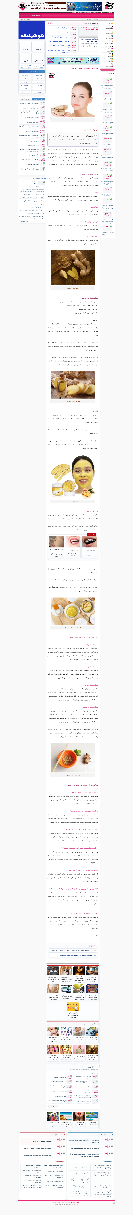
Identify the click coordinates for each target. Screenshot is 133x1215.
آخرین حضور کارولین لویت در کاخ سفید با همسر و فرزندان (85, 1148)
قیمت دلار (39, 82)
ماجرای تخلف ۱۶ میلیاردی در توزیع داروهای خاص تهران (33, 197)
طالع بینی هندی (41, 66)
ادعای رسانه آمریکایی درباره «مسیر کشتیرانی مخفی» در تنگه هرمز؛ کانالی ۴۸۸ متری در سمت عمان (84, 1155)
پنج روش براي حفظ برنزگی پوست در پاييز (29, 169)
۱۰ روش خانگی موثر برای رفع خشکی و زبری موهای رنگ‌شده (107, 183)
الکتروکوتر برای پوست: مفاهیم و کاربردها (60, 41)
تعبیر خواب (22, 66)
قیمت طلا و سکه (38, 78)
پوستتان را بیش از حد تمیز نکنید (32, 117)
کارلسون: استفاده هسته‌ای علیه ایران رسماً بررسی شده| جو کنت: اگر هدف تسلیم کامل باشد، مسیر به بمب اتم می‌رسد (32, 200)
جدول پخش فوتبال (24, 85)
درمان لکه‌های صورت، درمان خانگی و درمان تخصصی (83, 1091)
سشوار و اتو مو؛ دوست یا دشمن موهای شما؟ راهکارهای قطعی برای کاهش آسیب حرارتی (107, 208)
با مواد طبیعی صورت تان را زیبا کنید (31, 108)
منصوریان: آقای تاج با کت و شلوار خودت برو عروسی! (54, 1186)
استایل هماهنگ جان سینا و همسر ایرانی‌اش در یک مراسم (37, 1155)
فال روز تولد (29, 66)
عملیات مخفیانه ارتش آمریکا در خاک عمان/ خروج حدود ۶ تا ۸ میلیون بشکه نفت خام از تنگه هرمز (31, 217)
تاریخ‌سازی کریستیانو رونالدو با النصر (55, 1181)
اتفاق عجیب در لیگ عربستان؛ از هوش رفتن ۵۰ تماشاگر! (32, 1181)
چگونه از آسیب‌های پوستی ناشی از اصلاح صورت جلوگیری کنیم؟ (83, 1081)
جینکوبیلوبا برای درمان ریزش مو (58, 1091)
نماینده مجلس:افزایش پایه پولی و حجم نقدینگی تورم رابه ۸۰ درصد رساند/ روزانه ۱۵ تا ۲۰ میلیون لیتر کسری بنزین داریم (31, 190)
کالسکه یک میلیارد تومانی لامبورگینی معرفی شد (33, 1176)
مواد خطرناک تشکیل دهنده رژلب (84, 1101)
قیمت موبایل (39, 85)
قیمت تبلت (39, 88)
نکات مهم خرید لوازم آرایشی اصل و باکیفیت (58, 1081)
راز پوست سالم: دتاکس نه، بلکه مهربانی (107, 145)
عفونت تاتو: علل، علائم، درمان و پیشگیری (29, 103)
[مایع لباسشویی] (73, 60)
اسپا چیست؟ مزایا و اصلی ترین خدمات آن (60, 37)
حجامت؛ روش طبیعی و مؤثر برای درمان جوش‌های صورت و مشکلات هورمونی (107, 87)
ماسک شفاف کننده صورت (33, 122)
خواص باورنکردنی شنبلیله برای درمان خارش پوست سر (83, 1077)
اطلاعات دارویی (24, 75)
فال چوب (35, 66)
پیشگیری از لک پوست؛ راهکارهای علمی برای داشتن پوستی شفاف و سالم (107, 111)
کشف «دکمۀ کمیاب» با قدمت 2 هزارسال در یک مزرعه (54, 1176)
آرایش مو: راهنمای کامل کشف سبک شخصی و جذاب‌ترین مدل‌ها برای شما (107, 157)
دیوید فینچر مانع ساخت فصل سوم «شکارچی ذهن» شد (33, 1166)
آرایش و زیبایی (110, 19)
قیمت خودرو (39, 75)
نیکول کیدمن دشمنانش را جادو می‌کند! (36, 207)
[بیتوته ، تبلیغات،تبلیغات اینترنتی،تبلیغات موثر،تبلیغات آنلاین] (48, 6)
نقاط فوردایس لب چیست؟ (33, 154)
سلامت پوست (103, 19)
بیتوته (70, 136)
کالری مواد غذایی (24, 82)
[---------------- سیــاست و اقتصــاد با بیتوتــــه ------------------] (104, 1134)
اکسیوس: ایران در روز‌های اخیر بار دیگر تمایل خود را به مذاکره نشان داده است (84, 1141)
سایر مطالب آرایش (53, 1106)
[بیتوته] (24, 10)
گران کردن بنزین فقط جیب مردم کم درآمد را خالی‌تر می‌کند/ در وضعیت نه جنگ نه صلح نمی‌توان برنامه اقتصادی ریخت (79, 1180)
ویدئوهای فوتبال (24, 78)
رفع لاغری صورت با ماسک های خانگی (61, 32)
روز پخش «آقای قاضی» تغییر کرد (55, 1171)
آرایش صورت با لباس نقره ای (59, 1077)
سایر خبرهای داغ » (24, 221)
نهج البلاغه (26, 88)
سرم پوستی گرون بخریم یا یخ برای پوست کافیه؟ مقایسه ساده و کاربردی (107, 170)
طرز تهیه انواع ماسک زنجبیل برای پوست (84, 68)
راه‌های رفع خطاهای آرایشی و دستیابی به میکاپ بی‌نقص (107, 134)
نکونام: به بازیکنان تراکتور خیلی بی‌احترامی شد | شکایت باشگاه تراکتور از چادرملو (31, 1186)
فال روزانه (25, 61)
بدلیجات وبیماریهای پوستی (33, 164)
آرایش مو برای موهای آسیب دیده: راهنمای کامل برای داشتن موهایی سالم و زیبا (107, 234)
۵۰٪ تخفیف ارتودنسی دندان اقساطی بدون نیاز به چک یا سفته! (76, 955)
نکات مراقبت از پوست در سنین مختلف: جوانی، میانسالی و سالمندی (82, 1096)
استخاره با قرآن (38, 61)
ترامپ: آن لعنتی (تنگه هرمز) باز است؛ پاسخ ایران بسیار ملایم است (80, 1173)
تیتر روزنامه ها (39, 92)
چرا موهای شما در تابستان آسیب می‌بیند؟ (107, 98)
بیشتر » (50, 23)
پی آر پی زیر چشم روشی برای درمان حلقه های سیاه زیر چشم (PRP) (29, 150)
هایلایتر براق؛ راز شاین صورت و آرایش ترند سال (107, 194)
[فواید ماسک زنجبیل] (73, 99)
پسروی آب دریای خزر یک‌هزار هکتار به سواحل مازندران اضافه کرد (80, 1186)
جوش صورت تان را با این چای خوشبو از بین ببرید (29, 136)
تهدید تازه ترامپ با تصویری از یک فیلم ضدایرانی (28, 182)
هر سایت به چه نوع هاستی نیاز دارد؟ (36, 186)
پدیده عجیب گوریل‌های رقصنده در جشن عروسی (34, 204)
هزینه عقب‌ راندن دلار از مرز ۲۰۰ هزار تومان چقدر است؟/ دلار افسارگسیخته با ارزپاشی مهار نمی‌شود (102, 1167)
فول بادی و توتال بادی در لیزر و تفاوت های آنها (60, 46)
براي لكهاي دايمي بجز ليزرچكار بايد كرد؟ (30, 159)
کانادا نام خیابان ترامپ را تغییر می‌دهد (80, 1167)
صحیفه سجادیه (25, 92)
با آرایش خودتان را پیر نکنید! (32, 131)
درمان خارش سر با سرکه (60, 1096)
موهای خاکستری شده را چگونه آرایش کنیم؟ (57, 1086)
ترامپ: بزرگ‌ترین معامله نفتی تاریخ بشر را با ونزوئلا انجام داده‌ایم (101, 1186)
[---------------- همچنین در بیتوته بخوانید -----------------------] (56, 1134)
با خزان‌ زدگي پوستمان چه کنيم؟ (32, 140)
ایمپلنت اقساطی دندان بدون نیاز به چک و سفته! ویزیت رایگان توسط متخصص (72, 950)
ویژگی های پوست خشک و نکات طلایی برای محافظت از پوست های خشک (29, 126)
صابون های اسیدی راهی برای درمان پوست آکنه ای (29, 112)
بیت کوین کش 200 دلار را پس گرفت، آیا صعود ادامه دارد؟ (32, 210)
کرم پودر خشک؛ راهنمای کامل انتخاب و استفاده (107, 122)
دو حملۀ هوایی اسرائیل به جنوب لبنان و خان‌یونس (34, 194)
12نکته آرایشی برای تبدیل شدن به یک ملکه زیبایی (57, 1101)
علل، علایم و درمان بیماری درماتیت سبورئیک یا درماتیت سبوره (59, 51)
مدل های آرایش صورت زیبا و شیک (83, 1086)
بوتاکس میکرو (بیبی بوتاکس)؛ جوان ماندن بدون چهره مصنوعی (60, 28)
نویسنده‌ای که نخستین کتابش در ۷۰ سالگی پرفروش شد (37, 1148)
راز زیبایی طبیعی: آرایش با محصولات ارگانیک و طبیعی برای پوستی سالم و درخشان (107, 221)
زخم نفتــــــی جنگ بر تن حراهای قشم (102, 1180)
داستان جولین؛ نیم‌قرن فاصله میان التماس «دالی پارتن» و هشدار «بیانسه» (53, 1166)
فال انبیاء (25, 49)
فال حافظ (38, 49)
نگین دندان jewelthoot (33, 145)
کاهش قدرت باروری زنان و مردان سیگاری (35, 213)
